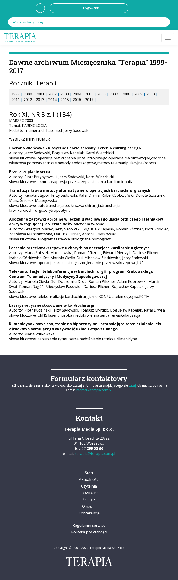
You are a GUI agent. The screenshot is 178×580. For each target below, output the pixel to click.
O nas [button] (87, 506)
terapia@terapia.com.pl (95, 453)
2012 (28, 99)
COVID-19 (89, 492)
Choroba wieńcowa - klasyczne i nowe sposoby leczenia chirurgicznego (75, 148)
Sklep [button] (87, 499)
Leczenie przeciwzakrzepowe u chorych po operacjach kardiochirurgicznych (79, 247)
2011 (15, 99)
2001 (40, 94)
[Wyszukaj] (165, 22)
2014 (52, 99)
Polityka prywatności (89, 532)
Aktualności (89, 479)
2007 (114, 94)
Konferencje (89, 513)
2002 (52, 94)
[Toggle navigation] (167, 37)
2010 (150, 94)
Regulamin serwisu (89, 525)
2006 (101, 94)
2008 (126, 94)
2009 (138, 94)
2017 (89, 99)
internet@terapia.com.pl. (94, 390)
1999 (15, 94)
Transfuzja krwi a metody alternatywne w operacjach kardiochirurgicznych (79, 190)
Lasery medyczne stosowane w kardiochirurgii (52, 305)
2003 (64, 94)
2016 (77, 99)
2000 (28, 94)
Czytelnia (89, 486)
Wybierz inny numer (29, 139)
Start (89, 472)
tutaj (132, 385)
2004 (77, 94)
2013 (40, 99)
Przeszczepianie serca (29, 171)
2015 (64, 99)
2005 (89, 94)
